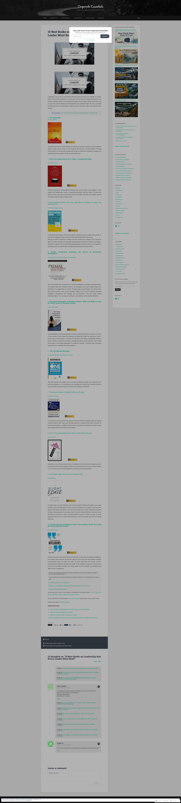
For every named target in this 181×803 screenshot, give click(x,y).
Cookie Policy (28, 800)
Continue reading (90, 40)
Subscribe (105, 36)
